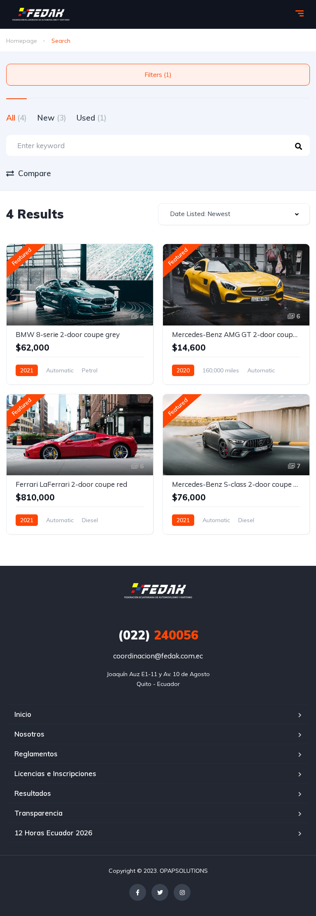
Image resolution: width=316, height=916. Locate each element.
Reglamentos (36, 753)
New (51, 118)
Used (92, 118)
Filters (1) (158, 75)
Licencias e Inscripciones (55, 773)
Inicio (22, 714)
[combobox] (234, 214)
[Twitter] (159, 892)
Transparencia (38, 813)
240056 (158, 635)
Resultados (32, 793)
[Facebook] (137, 892)
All (16, 118)
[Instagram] (182, 892)
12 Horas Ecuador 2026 (53, 832)
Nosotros (29, 734)
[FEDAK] (41, 14)
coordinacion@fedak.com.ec (158, 655)
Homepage (21, 40)
